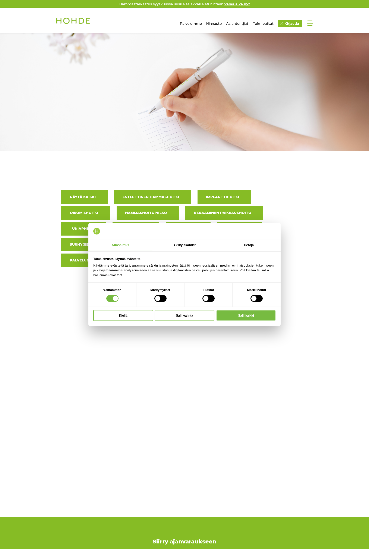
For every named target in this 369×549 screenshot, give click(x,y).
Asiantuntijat (237, 24)
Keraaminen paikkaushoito (222, 213)
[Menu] (310, 23)
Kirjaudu (292, 24)
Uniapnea (82, 229)
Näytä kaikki (83, 197)
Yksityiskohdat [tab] (184, 245)
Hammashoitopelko (146, 213)
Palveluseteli (84, 260)
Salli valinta (184, 316)
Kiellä (123, 316)
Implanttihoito (222, 197)
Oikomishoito (84, 213)
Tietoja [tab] (248, 245)
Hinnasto (214, 24)
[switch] (160, 298)
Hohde (73, 22)
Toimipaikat (263, 24)
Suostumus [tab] (120, 245)
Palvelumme (191, 24)
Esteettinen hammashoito (151, 197)
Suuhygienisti (84, 244)
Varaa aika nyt (237, 4)
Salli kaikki (246, 316)
